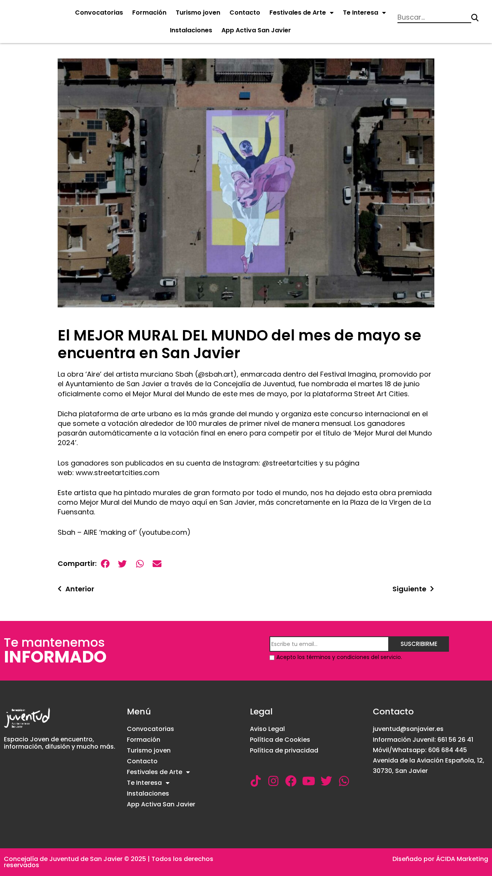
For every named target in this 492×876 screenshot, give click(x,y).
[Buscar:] (434, 17)
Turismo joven (198, 12)
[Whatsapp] (344, 781)
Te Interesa (360, 12)
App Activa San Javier (256, 30)
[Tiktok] (255, 781)
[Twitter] (326, 781)
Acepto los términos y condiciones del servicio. (339, 657)
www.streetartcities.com (118, 472)
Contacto (244, 12)
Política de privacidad (284, 750)
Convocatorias (99, 12)
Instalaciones (191, 30)
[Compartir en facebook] (105, 563)
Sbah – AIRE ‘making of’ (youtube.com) (124, 532)
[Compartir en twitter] (122, 563)
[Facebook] (291, 781)
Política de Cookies (280, 739)
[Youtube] (308, 781)
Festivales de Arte (297, 12)
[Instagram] (273, 781)
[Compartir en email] (157, 563)
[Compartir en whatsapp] (139, 563)
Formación (149, 12)
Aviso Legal (267, 728)
